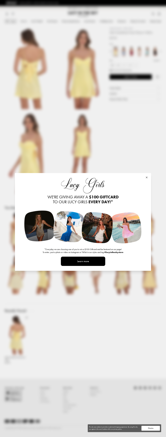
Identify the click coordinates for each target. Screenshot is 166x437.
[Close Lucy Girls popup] (146, 177)
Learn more (83, 261)
